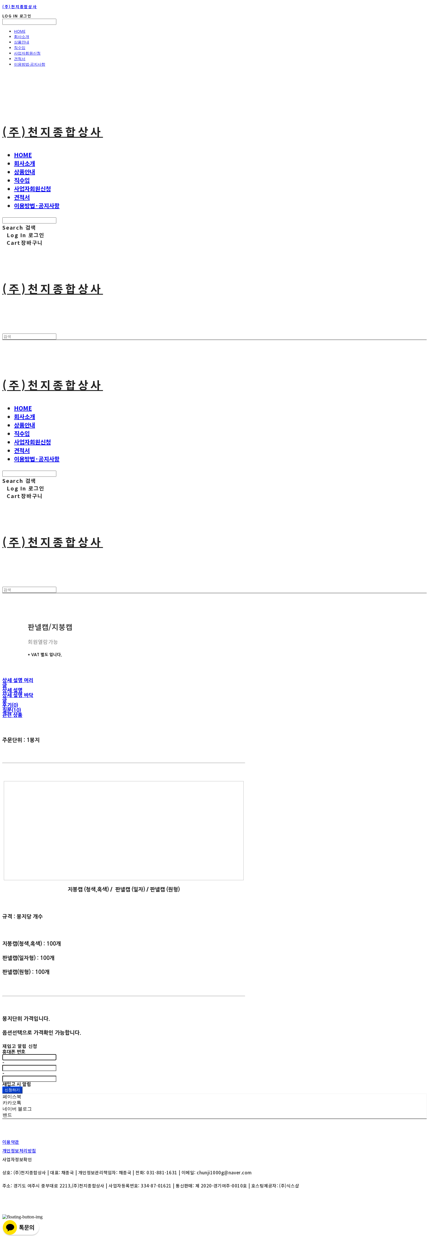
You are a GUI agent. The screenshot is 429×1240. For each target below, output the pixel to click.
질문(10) (11, 710)
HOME (19, 31)
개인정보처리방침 (19, 1151)
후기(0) (10, 705)
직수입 (19, 47)
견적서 (19, 58)
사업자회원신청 (27, 53)
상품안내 (21, 42)
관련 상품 (12, 714)
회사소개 (21, 36)
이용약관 (10, 1142)
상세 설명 (12, 690)
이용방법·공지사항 (29, 64)
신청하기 (12, 1089)
